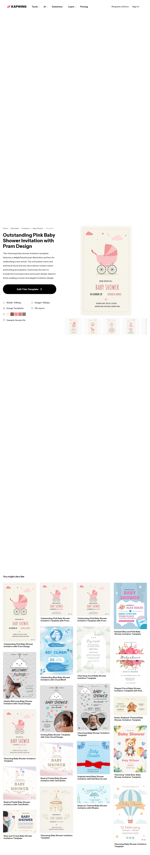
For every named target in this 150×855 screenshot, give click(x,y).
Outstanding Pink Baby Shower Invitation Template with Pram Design (55, 619)
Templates (15, 228)
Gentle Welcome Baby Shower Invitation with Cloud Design (18, 702)
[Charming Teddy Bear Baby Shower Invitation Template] (130, 749)
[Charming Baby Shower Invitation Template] (19, 732)
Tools (35, 7)
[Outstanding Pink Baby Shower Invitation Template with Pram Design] (56, 599)
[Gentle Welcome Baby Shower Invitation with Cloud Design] (19, 675)
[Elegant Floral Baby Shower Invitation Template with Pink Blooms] (130, 663)
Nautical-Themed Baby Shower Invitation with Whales (92, 806)
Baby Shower (38, 228)
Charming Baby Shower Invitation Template (20, 759)
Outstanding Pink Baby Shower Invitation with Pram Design (19, 645)
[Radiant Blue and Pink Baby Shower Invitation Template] (130, 606)
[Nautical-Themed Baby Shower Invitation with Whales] (93, 794)
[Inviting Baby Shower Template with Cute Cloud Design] (56, 708)
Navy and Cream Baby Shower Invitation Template (18, 837)
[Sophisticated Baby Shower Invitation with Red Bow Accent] (93, 757)
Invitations (26, 228)
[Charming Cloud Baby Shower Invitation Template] (93, 649)
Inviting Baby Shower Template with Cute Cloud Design (56, 736)
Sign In (135, 6)
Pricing (84, 6)
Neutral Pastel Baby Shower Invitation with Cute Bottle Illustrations (17, 803)
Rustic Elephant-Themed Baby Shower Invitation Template (128, 718)
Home (5, 228)
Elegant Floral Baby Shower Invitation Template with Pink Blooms (128, 689)
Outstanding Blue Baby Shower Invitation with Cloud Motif (56, 678)
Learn (71, 7)
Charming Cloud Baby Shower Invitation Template (92, 677)
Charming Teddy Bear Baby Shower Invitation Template (127, 776)
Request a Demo (120, 6)
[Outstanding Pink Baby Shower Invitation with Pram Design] (19, 612)
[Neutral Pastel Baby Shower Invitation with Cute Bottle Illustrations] (19, 783)
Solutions (57, 7)
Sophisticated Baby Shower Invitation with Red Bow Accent (92, 777)
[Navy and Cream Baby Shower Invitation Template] (19, 821)
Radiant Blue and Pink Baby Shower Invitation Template (127, 632)
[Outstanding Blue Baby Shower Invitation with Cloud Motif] (56, 650)
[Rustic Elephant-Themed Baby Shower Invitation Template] (130, 705)
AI (45, 7)
